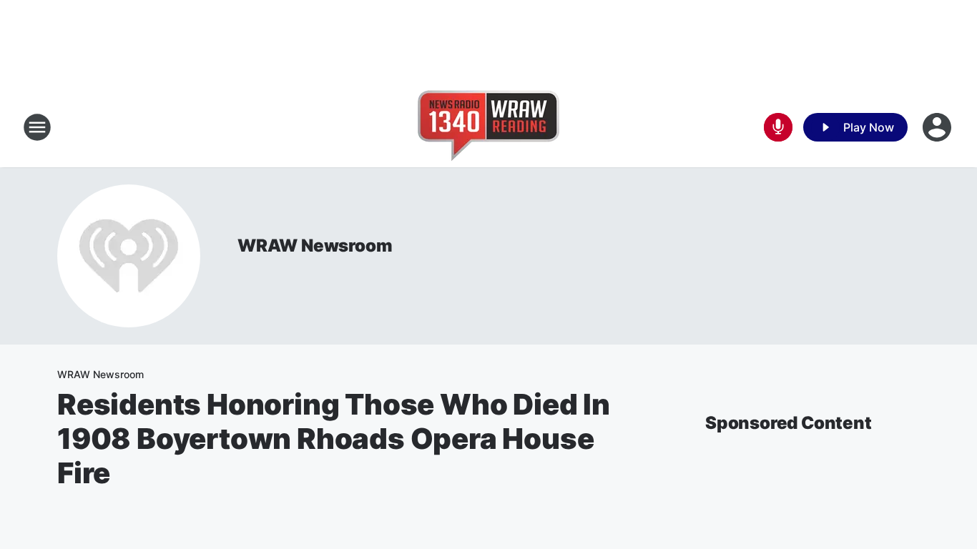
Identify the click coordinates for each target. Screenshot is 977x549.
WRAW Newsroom (314, 245)
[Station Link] (488, 127)
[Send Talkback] (778, 127)
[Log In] (938, 127)
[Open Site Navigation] (37, 127)
